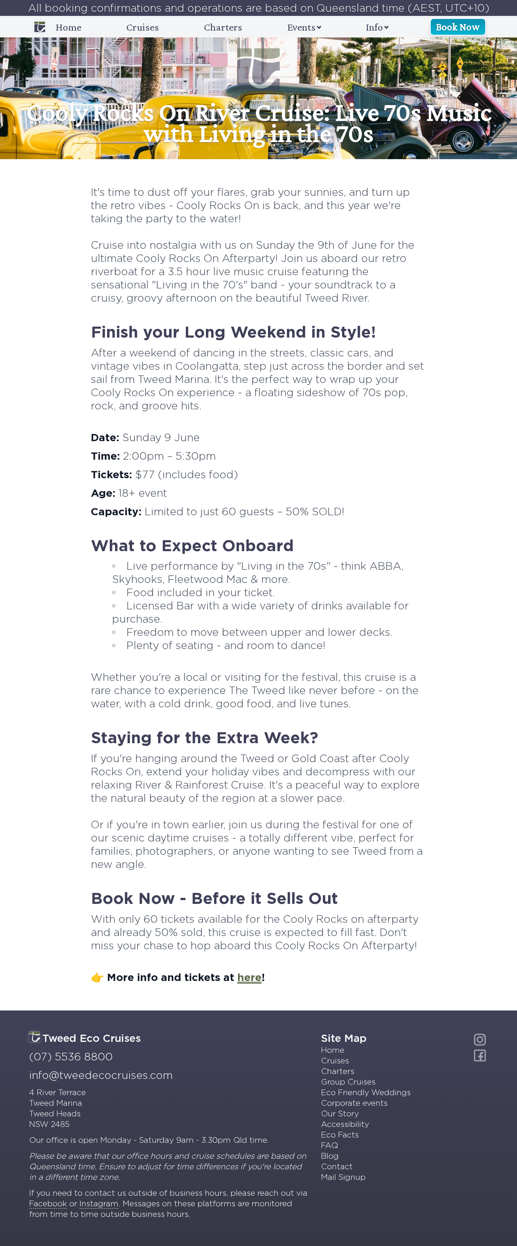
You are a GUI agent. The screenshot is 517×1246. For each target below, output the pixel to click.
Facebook (48, 1203)
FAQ (329, 1145)
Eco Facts (340, 1134)
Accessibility (345, 1124)
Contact (337, 1166)
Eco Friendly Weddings (366, 1092)
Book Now (458, 27)
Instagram (98, 1203)
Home (68, 27)
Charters (223, 27)
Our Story (340, 1113)
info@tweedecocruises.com (101, 1075)
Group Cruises (348, 1081)
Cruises (142, 27)
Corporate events (354, 1103)
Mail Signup (343, 1177)
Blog (330, 1156)
